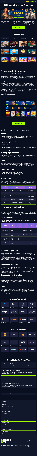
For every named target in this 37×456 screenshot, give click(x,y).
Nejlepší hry (4, 404)
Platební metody (5, 418)
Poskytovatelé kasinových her (7, 429)
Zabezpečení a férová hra (6, 424)
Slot (31, 38)
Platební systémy (5, 431)
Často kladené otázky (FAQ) (7, 433)
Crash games (22, 38)
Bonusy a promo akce (6, 411)
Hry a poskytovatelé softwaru (7, 415)
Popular (4, 38)
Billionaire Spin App (5, 420)
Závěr (3, 427)
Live (13, 38)
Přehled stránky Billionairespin (7, 406)
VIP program (4, 413)
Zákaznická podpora (6, 422)
